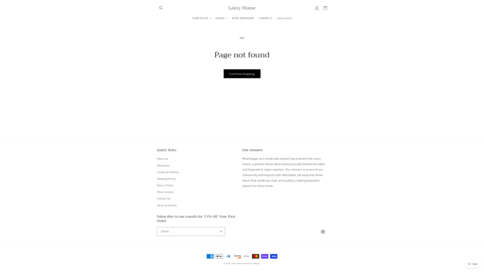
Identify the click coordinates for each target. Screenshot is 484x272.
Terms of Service (167, 205)
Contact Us (163, 198)
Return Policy (165, 185)
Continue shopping (242, 74)
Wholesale (163, 165)
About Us (162, 158)
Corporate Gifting (167, 172)
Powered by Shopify (251, 263)
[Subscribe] (220, 231)
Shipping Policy (166, 178)
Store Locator (165, 192)
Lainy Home (236, 263)
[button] (161, 8)
